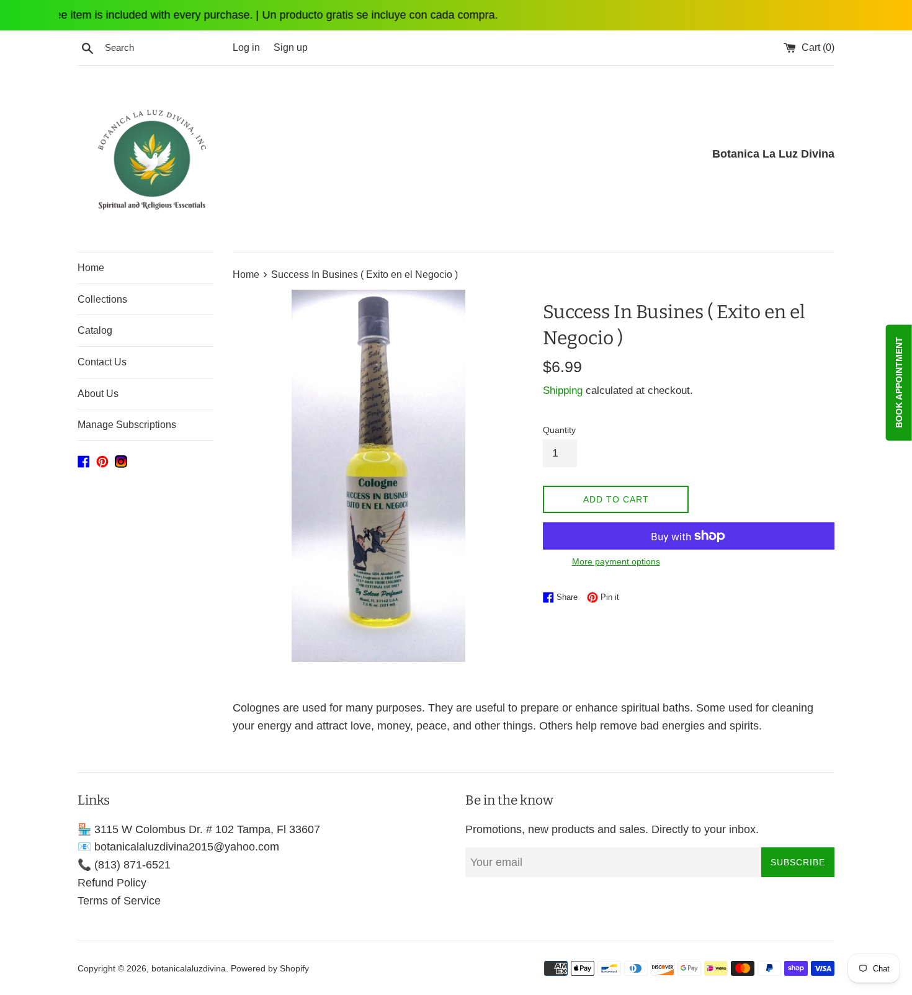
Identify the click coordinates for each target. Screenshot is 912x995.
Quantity (559, 430)
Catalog (95, 330)
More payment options (616, 561)
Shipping (563, 390)
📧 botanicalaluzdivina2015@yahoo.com (178, 847)
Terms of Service (119, 901)
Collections (102, 299)
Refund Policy (112, 883)
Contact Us (102, 362)
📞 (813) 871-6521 (124, 865)
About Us (98, 393)
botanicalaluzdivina (188, 968)
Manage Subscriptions (127, 424)
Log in (246, 47)
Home (91, 267)
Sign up (291, 47)
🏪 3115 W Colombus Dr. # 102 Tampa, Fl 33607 (199, 829)
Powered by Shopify (270, 968)
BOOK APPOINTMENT (899, 383)
